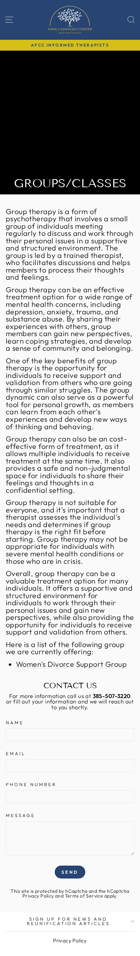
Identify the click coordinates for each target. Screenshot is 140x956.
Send (70, 872)
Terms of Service (84, 896)
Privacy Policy (38, 896)
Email (15, 753)
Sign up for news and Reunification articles (68, 921)
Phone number (31, 784)
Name (15, 722)
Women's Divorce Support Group (71, 664)
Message (20, 815)
